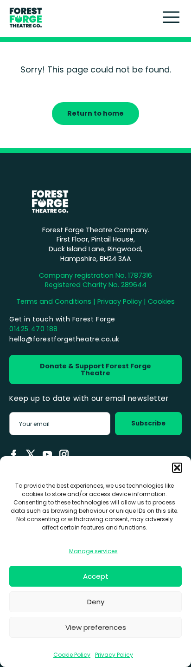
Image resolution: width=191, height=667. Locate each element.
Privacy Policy (114, 655)
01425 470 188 (33, 329)
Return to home (95, 113)
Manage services (93, 551)
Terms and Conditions (53, 301)
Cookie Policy (71, 655)
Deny (95, 602)
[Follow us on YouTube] (47, 454)
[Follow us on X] (30, 454)
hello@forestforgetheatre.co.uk (64, 339)
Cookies (161, 301)
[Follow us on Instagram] (64, 454)
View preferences (95, 627)
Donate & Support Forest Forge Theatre (95, 369)
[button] (177, 467)
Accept (95, 576)
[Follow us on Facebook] (14, 454)
